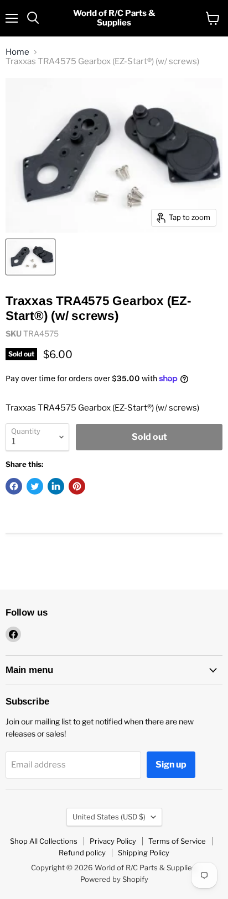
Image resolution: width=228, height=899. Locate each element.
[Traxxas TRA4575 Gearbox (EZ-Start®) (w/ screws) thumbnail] (30, 257)
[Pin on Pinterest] (77, 486)
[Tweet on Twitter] (35, 486)
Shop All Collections (43, 841)
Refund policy (82, 852)
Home (17, 52)
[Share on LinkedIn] (56, 486)
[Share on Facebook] (14, 486)
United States (109, 816)
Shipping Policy (143, 852)
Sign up (171, 764)
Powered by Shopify (114, 879)
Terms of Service (177, 841)
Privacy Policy (113, 841)
